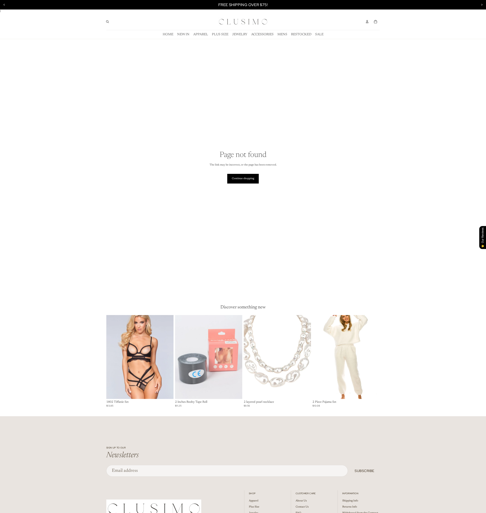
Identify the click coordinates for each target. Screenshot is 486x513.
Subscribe (364, 471)
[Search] (107, 21)
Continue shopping (243, 178)
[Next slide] (482, 5)
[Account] (367, 21)
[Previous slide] (4, 5)
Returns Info (349, 507)
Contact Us (302, 507)
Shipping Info (350, 501)
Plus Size (254, 507)
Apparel (253, 501)
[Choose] (236, 393)
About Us (301, 501)
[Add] (167, 393)
